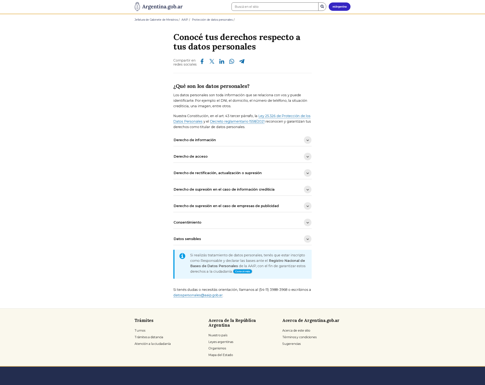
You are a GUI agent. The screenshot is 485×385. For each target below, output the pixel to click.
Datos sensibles (187, 239)
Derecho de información (195, 140)
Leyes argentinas (220, 342)
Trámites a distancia (149, 337)
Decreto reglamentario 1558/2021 (237, 121)
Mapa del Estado (220, 355)
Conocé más (242, 271)
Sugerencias (291, 344)
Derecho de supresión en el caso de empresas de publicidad (226, 206)
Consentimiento (187, 222)
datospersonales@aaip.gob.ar (198, 295)
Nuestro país (217, 335)
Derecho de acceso (191, 156)
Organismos (217, 348)
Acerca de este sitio (296, 330)
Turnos (140, 330)
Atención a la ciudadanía (153, 344)
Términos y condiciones (299, 337)
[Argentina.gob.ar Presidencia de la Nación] (158, 7)
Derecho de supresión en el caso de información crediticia (224, 189)
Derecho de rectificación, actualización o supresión (218, 173)
